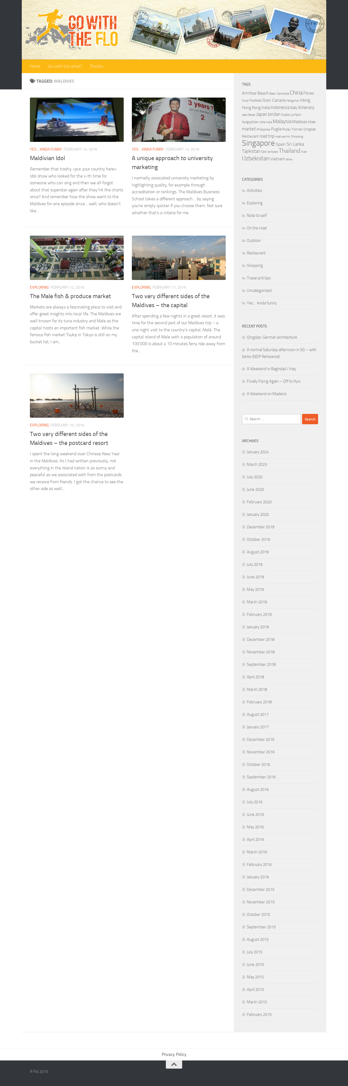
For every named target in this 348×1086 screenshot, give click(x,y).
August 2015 (258, 939)
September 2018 (261, 664)
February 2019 (259, 614)
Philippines (263, 129)
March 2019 (257, 602)
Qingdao (309, 129)
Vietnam (278, 159)
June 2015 (255, 964)
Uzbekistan (256, 158)
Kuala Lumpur (291, 115)
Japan (261, 114)
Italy (293, 107)
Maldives (299, 121)
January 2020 (258, 514)
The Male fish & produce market (70, 296)
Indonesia (280, 107)
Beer (273, 93)
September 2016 (261, 777)
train (304, 152)
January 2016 (258, 877)
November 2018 (261, 652)
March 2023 (257, 464)
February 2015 (259, 1014)
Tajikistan (251, 151)
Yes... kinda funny (46, 149)
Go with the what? (65, 66)
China (296, 92)
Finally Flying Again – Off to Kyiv (273, 381)
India (266, 107)
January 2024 (258, 452)
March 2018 (257, 689)
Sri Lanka (295, 144)
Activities (254, 190)
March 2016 (257, 852)
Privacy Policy (174, 1054)
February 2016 (259, 864)
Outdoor (254, 240)
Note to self (257, 215)
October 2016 (258, 764)
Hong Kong (251, 107)
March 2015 (257, 1002)
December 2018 (260, 639)
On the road (257, 228)
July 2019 (254, 564)
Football (255, 100)
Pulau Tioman (292, 129)
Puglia (276, 129)
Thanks (96, 66)
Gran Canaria (274, 100)
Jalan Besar (249, 115)
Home (35, 66)
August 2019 (258, 552)
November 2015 (261, 902)
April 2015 (255, 989)
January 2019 (258, 627)
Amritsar (249, 93)
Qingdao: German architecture (272, 337)
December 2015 (260, 889)
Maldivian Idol (47, 158)
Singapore (258, 143)
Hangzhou (293, 100)
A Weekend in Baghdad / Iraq (271, 368)
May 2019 (255, 589)
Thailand (289, 150)
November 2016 (261, 752)
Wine (289, 159)
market (249, 129)
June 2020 (255, 489)
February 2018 (259, 702)
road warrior (282, 136)
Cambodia (283, 93)
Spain (281, 144)
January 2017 (258, 727)
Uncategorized (259, 290)
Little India (265, 122)
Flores (308, 93)
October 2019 (258, 539)
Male (312, 122)
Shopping (297, 136)
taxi (264, 151)
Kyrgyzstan (250, 122)
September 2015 (261, 927)
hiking (305, 100)
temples (273, 152)
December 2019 (260, 527)
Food (245, 100)
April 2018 (255, 677)
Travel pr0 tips (259, 278)
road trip (266, 136)
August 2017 (258, 714)
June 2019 (255, 577)
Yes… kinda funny (261, 303)
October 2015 (258, 914)
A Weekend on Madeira (266, 393)
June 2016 (255, 814)
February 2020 (259, 502)
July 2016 (254, 802)
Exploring (39, 287)
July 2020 (254, 477)
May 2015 (255, 977)
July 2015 (254, 952)
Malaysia (282, 121)
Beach (263, 93)
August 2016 (258, 789)
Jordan (274, 114)
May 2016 (255, 827)
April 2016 (255, 839)
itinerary (306, 107)
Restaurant (250, 136)
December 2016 (260, 739)
